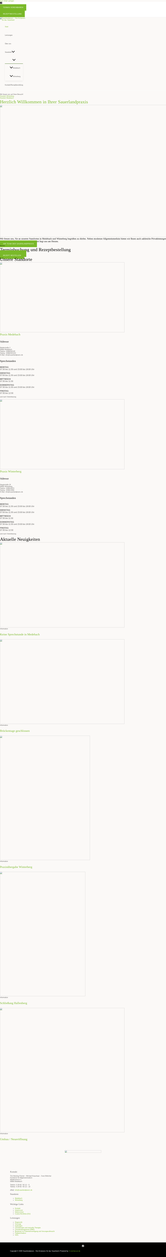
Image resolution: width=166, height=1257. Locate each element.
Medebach (16, 68)
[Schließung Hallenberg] (42, 996)
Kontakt (17, 1208)
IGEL (17, 1235)
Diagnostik (18, 1222)
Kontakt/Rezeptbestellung (14, 85)
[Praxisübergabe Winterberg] (45, 859)
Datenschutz (19, 1212)
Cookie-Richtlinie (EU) (22, 1214)
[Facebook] (1, 3)
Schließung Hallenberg (13, 1003)
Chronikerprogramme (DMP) (25, 1229)
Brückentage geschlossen (15, 730)
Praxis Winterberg (10, 471)
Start (6, 27)
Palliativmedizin (20, 1233)
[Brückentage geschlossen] (62, 723)
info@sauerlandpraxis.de (23, 1190)
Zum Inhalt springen (7, 1)
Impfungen (18, 1226)
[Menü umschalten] (14, 60)
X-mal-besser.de (74, 1251)
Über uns (8, 44)
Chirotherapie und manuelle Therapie (28, 1228)
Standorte (8, 52)
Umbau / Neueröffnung (13, 1139)
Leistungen (9, 35)
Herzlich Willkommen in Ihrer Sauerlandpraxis (44, 101)
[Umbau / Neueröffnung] (62, 1132)
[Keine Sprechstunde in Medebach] (62, 627)
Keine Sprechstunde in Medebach (20, 634)
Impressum (19, 1210)
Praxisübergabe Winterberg (16, 867)
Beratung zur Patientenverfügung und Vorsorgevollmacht (35, 1231)
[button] (13, 7)
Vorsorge (18, 1224)
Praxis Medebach (10, 334)
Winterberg (16, 76)
